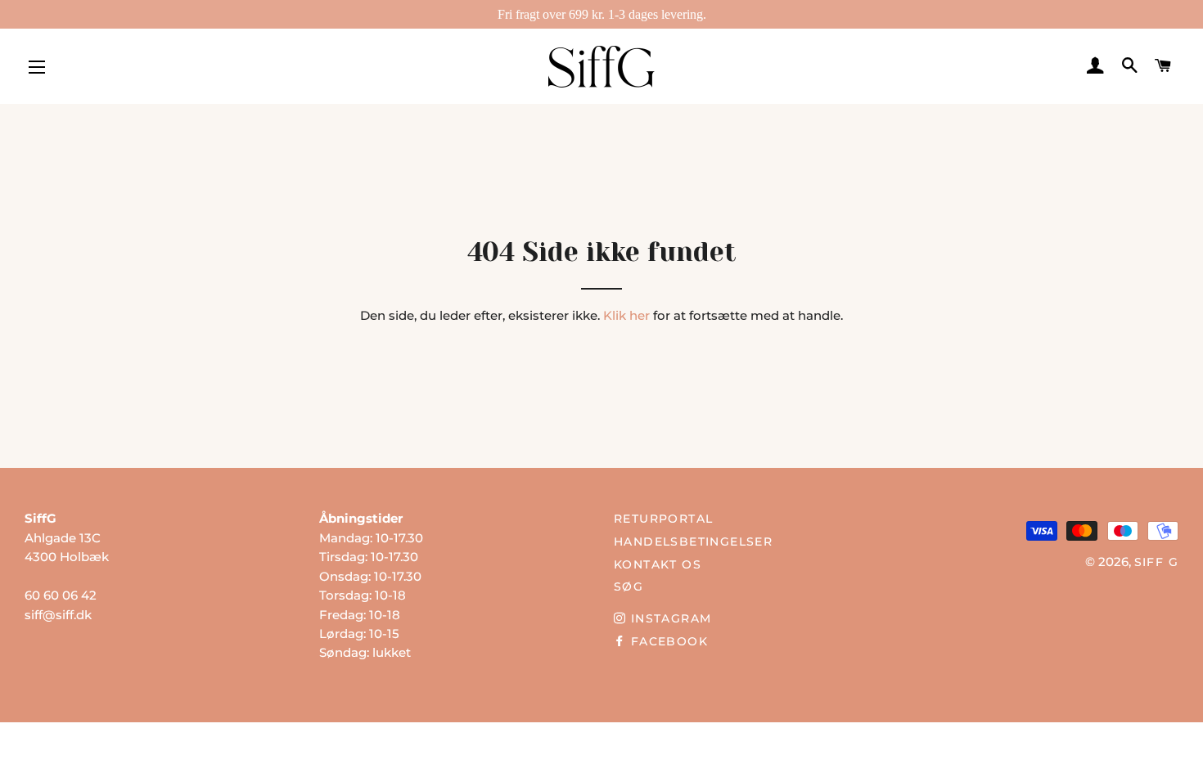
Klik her (626, 315)
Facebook (667, 641)
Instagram (668, 618)
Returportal (663, 518)
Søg (628, 586)
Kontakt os (657, 564)
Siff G (1156, 562)
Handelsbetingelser (693, 541)
